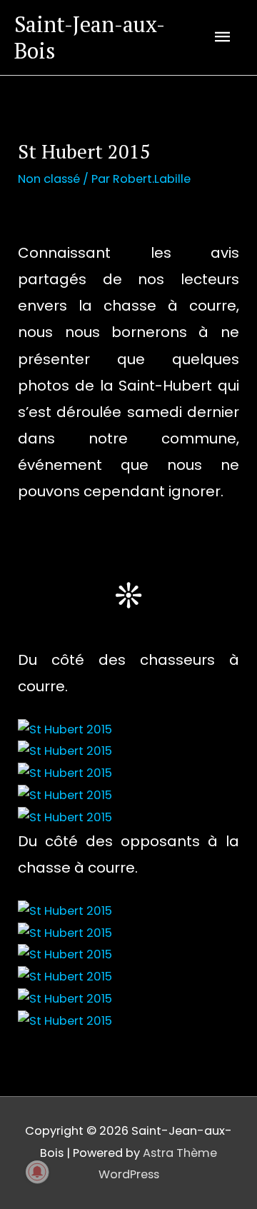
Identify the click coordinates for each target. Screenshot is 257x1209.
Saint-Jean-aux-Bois (89, 37)
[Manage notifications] (37, 1171)
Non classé (49, 179)
